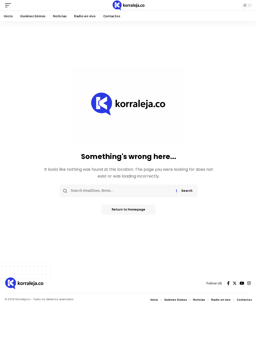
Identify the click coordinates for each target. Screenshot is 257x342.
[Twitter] (234, 283)
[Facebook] (228, 283)
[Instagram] (249, 283)
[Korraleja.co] (128, 5)
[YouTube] (241, 283)
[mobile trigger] (9, 5)
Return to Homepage (128, 209)
